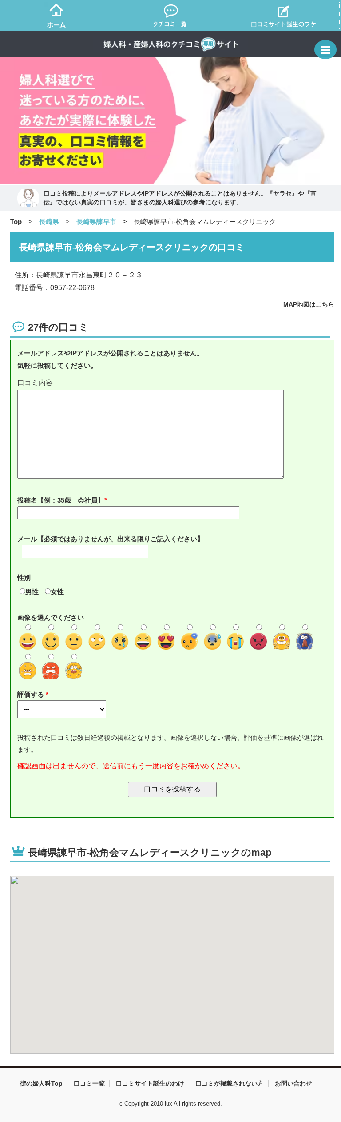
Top (16, 221)
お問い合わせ (293, 1083)
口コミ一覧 (89, 1083)
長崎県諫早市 (96, 221)
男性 (32, 591)
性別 (24, 577)
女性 (57, 591)
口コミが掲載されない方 (229, 1083)
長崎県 (49, 221)
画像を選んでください (50, 617)
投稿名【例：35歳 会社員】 (60, 500)
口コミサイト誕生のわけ (150, 1083)
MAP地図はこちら (308, 304)
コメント (172, 383)
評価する (31, 694)
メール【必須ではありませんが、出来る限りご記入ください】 (110, 539)
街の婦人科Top (41, 1083)
